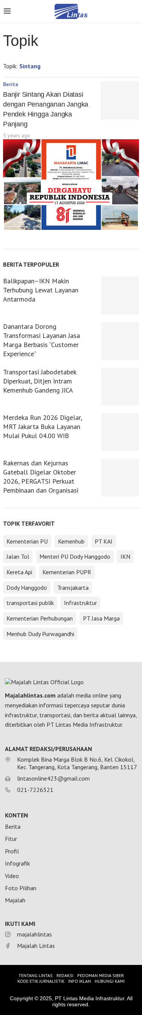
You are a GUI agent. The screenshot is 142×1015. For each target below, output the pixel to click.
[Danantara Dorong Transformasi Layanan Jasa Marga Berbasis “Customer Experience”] (120, 341)
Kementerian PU (27, 541)
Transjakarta (73, 587)
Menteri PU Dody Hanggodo (74, 556)
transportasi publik (30, 602)
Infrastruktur (80, 602)
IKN (125, 556)
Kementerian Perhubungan (39, 618)
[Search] (134, 12)
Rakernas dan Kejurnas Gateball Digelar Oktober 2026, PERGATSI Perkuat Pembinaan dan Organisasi (40, 477)
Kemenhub (71, 541)
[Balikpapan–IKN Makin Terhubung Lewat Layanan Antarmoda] (120, 295)
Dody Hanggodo (26, 587)
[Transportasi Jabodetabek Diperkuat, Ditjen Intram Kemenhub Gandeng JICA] (120, 386)
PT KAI (103, 541)
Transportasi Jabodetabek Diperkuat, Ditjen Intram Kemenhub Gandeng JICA (39, 381)
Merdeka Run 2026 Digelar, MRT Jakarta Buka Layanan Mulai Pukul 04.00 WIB (42, 426)
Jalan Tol (17, 556)
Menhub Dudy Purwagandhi (40, 634)
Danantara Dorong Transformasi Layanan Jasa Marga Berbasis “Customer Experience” (41, 340)
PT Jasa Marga (101, 618)
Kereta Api (19, 572)
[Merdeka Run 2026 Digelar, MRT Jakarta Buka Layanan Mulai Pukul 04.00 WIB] (120, 432)
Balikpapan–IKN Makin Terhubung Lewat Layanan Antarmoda (40, 290)
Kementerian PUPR (66, 572)
